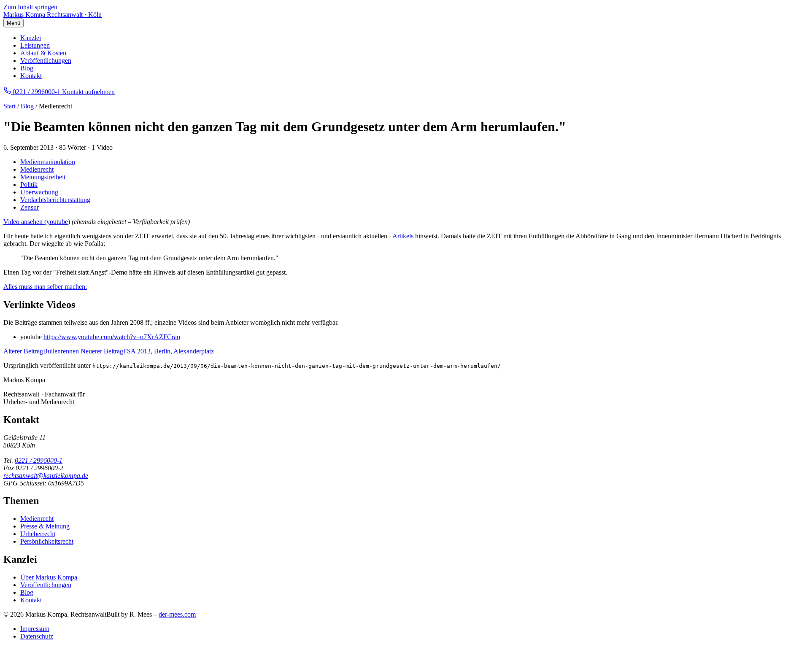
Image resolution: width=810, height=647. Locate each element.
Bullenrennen (42, 351)
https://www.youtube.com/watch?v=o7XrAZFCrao (111, 336)
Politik (29, 184)
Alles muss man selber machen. (45, 286)
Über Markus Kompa (48, 577)
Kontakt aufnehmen (88, 91)
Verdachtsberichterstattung (55, 199)
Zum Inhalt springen (30, 7)
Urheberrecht (37, 533)
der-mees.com (177, 614)
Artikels (402, 236)
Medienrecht (37, 169)
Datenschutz (36, 636)
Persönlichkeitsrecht (46, 541)
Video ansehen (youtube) (36, 221)
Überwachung (39, 192)
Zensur (29, 207)
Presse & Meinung (45, 526)
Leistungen (35, 45)
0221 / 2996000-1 (38, 460)
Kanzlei (30, 37)
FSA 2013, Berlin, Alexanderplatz (147, 351)
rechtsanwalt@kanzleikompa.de (45, 475)
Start (9, 106)
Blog (26, 68)
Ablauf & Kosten (43, 53)
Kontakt (31, 75)
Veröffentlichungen (45, 60)
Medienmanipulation (47, 161)
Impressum (34, 628)
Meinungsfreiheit (42, 177)
